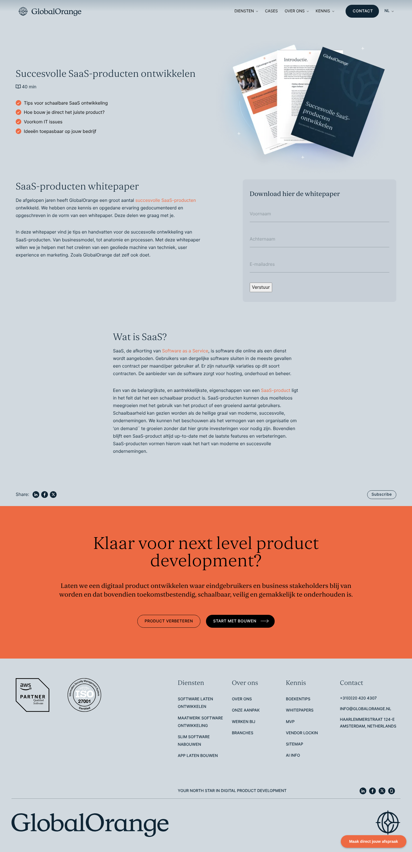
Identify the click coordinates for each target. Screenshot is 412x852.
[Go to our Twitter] (382, 791)
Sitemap (294, 744)
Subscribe (382, 494)
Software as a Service (185, 351)
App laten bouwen (198, 755)
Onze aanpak (246, 710)
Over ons (295, 11)
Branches (242, 733)
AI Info (293, 755)
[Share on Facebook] (44, 494)
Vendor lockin (302, 733)
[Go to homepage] (49, 11)
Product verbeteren (169, 621)
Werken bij (243, 721)
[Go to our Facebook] (372, 791)
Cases (271, 11)
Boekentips (298, 699)
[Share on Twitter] (53, 494)
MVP (290, 721)
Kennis (323, 11)
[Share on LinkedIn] (36, 494)
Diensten (244, 11)
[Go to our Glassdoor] (391, 791)
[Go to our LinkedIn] (363, 791)
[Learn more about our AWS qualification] (33, 695)
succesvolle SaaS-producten (165, 200)
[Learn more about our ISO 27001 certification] (85, 695)
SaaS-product (275, 390)
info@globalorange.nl (365, 708)
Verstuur (261, 287)
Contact (363, 11)
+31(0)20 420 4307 (358, 698)
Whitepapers (300, 710)
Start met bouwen (235, 621)
